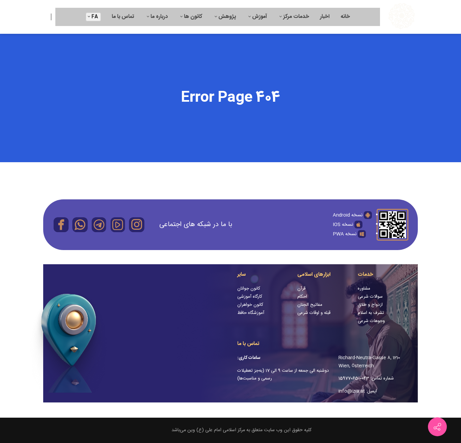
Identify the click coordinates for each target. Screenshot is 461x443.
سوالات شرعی (370, 296)
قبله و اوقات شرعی (313, 313)
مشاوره (364, 288)
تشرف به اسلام (371, 313)
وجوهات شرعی (371, 321)
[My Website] (401, 17)
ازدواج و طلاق (370, 305)
